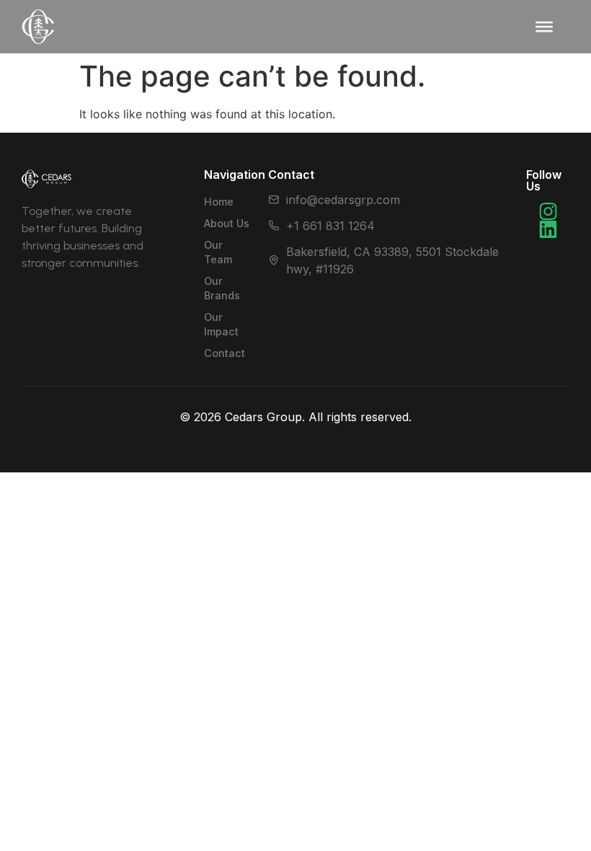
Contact (395, 109)
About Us (226, 223)
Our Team (218, 252)
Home (219, 201)
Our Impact (407, 76)
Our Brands (408, 43)
